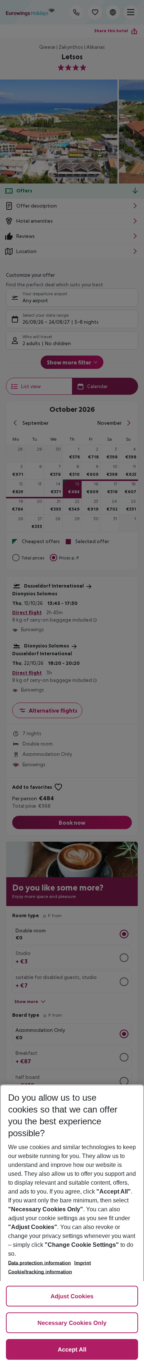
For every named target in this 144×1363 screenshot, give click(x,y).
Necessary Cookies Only (72, 1323)
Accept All (72, 1350)
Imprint (82, 1263)
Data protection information (39, 1263)
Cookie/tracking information (40, 1272)
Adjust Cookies (72, 1296)
